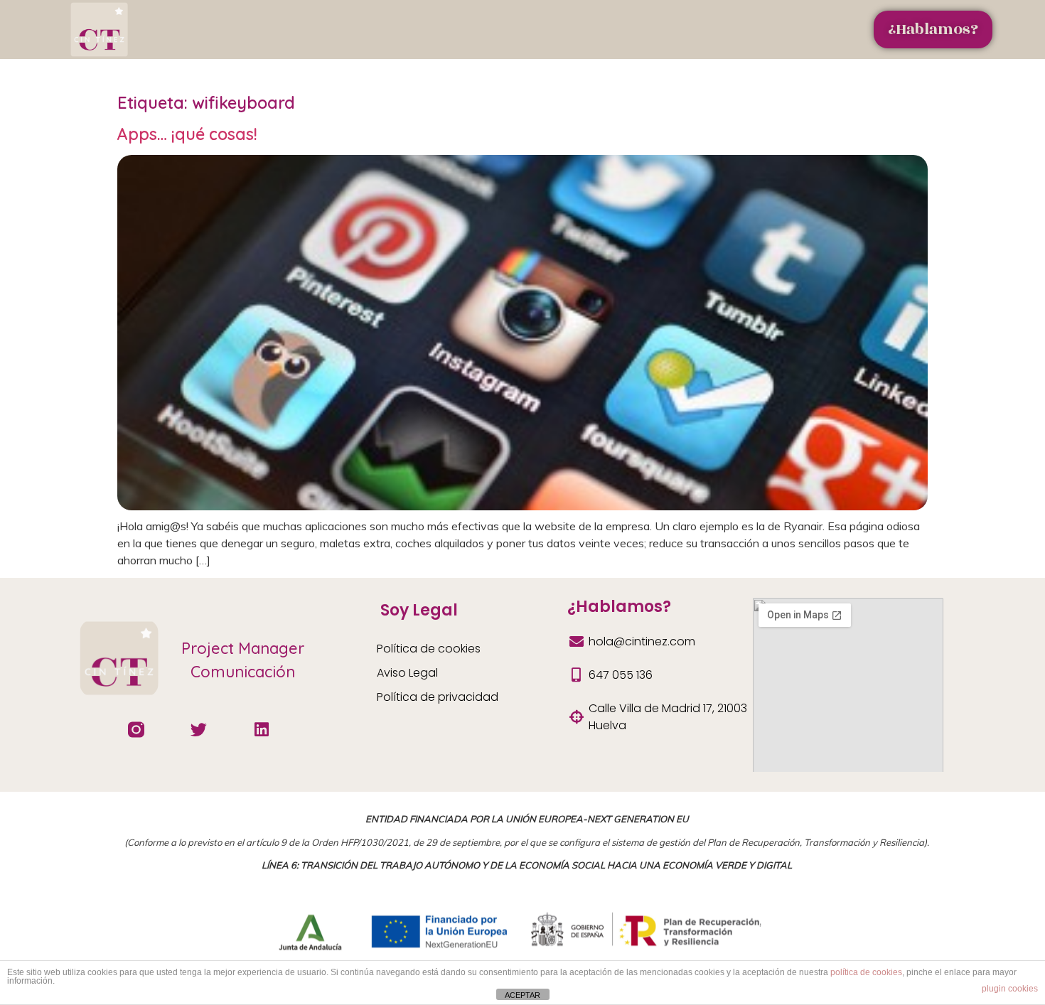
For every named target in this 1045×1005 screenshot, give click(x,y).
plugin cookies (1010, 989)
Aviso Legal (407, 673)
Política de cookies (429, 648)
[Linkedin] (261, 729)
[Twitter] (199, 729)
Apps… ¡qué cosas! (187, 134)
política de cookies (866, 972)
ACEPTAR (522, 995)
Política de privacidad (437, 697)
